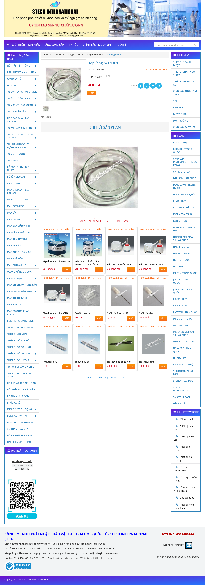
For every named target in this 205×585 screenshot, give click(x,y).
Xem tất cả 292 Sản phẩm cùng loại (105, 377)
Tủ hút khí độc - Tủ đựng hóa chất (18, 146)
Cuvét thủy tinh (83, 313)
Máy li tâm (13, 183)
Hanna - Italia (181, 253)
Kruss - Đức (180, 299)
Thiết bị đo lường (18, 360)
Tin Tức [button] (73, 44)
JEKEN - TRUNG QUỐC (185, 273)
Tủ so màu (13, 160)
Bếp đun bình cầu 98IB (119, 264)
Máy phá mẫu (15, 258)
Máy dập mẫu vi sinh (19, 225)
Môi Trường (180, 120)
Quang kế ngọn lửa (19, 271)
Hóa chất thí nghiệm (20, 422)
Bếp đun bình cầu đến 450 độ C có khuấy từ (87, 263)
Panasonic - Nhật (183, 364)
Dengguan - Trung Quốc (184, 186)
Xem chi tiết (63, 256)
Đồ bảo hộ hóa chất (19, 435)
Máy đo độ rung (17, 297)
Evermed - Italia (182, 214)
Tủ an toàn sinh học (19, 127)
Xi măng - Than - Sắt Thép (185, 93)
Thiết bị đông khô (18, 340)
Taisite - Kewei (181, 397)
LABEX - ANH (180, 305)
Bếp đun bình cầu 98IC (151, 264)
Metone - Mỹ (180, 325)
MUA (91, 93)
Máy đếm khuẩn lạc (19, 232)
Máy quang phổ (16, 265)
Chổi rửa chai (146, 313)
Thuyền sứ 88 (82, 361)
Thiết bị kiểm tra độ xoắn (19, 375)
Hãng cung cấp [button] (54, 44)
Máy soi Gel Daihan (18, 199)
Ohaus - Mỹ (179, 357)
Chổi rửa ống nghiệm (118, 313)
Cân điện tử (14, 78)
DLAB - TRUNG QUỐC (184, 194)
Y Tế (175, 100)
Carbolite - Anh (182, 171)
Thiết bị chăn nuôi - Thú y (185, 73)
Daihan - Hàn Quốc (184, 178)
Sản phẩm (34, 44)
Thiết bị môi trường (19, 353)
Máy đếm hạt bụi (17, 238)
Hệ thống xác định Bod (21, 383)
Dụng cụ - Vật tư (17, 415)
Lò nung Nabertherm (181, 469)
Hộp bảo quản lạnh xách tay (19, 120)
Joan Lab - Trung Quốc (183, 291)
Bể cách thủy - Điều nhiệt (18, 168)
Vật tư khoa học (188, 419)
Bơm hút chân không (20, 320)
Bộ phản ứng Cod (18, 396)
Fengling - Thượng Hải (184, 229)
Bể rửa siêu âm (16, 176)
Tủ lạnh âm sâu (16, 111)
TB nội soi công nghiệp (21, 366)
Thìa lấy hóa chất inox (119, 361)
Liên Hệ (121, 44)
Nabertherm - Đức (184, 341)
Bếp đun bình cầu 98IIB (55, 313)
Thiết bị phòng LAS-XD (185, 83)
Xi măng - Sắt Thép (184, 127)
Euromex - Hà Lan (183, 207)
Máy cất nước (15, 206)
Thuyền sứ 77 (50, 361)
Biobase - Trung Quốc (182, 150)
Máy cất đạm (14, 278)
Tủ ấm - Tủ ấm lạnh (18, 98)
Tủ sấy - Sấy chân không (22, 91)
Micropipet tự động (19, 409)
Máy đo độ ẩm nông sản (22, 284)
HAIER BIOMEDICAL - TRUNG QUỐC (184, 239)
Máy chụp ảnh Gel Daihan (18, 191)
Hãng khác (179, 403)
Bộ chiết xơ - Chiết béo (21, 389)
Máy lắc (12, 212)
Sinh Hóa (178, 107)
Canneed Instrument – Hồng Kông (185, 162)
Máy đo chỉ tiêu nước (20, 291)
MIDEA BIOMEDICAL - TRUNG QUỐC (184, 333)
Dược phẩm (180, 114)
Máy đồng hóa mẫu (19, 252)
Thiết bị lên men (17, 333)
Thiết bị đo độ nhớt (19, 347)
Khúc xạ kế (13, 402)
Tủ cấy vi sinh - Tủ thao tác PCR (21, 136)
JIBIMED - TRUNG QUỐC (182, 281)
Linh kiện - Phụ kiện (19, 442)
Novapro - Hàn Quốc (182, 350)
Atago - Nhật (181, 142)
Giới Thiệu (18, 44)
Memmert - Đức (182, 318)
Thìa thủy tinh (147, 361)
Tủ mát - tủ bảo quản (20, 104)
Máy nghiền (14, 245)
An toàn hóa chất (18, 428)
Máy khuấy (13, 219)
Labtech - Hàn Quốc (185, 312)
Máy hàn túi (14, 304)
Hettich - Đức (181, 259)
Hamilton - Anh (182, 246)
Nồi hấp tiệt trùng (18, 65)
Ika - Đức (178, 266)
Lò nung (12, 85)
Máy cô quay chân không (18, 313)
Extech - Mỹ (180, 220)
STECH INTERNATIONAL (182, 389)
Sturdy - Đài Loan (183, 380)
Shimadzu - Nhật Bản (183, 372)
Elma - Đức (179, 201)
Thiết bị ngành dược (182, 63)
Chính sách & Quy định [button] (98, 44)
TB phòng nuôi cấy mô (20, 327)
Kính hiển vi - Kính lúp (20, 72)
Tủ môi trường (16, 153)
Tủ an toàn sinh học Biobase (185, 489)
